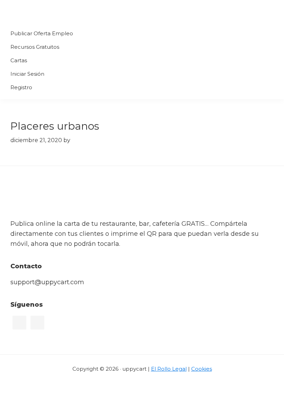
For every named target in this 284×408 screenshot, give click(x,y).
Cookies (201, 368)
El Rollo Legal (169, 368)
